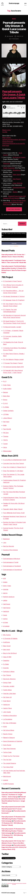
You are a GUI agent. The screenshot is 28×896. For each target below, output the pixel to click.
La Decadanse (7, 719)
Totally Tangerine (9, 168)
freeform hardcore (8, 597)
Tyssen (5, 444)
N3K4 (5, 726)
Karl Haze (6, 422)
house (9, 214)
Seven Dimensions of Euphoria (12, 741)
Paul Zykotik (7, 429)
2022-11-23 (20, 36)
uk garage (6, 626)
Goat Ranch (6, 701)
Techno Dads (7, 752)
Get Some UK (7, 697)
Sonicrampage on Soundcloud (12, 569)
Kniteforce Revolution (10, 715)
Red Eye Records (8, 546)
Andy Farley (7, 385)
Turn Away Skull (8, 767)
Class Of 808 (7, 657)
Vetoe (5, 447)
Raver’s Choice (7, 734)
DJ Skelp (6, 664)
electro (5, 593)
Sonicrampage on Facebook (12, 566)
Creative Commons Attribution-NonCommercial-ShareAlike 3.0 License (16, 884)
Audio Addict (7, 388)
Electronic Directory (9, 679)
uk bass (5, 622)
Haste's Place (7, 708)
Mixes (14, 18)
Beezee (5, 392)
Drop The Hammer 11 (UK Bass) (13, 471)
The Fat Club (7, 759)
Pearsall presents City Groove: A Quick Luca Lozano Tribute (14, 27)
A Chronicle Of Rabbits (10, 638)
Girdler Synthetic (8, 410)
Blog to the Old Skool (10, 653)
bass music (6, 649)
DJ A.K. (5, 403)
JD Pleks (6, 414)
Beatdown (6, 539)
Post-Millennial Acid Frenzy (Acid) (14, 513)
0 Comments (15, 39)
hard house (6, 604)
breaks (5, 214)
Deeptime (6, 660)
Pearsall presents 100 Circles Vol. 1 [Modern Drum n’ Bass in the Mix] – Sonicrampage (13, 843)
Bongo (5, 399)
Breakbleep (16, 170)
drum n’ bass (7, 586)
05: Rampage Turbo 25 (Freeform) (13, 300)
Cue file (4, 132)
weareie (5, 780)
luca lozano (15, 214)
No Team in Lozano (19, 157)
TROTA (5, 440)
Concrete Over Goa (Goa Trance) (13, 463)
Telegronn (6, 164)
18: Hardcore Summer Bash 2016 (13, 367)
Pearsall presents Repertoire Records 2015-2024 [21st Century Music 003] (14, 847)
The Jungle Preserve (9, 763)
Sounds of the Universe (10, 550)
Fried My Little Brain (9, 693)
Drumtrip (6, 668)
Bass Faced (6, 646)
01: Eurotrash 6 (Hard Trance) (12, 281)
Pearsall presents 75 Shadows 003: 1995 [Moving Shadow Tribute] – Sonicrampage (13, 831)
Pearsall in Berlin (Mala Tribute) (12, 509)
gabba (5, 600)
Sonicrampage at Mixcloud (11, 558)
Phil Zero (6, 433)
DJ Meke (6, 407)
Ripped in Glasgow (9, 737)
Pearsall (11, 36)
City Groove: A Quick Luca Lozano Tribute (13, 119)
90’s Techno (7, 635)
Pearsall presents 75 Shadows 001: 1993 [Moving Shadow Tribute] (14, 823)
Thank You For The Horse (11, 756)
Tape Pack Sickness (9, 748)
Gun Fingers (17, 179)
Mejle (5, 425)
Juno (4, 542)
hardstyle (6, 611)
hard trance (6, 608)
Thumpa (5, 436)
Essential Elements (19, 187)
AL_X (4, 381)
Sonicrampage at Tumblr (10, 562)
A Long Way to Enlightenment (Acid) (14, 460)
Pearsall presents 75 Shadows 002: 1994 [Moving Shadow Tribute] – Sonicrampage (13, 819)
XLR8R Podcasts (8, 784)
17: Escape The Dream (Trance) (13, 363)
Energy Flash (7, 682)
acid (4, 578)
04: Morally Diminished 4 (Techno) (14, 296)
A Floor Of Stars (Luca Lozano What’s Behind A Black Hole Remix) (14, 202)
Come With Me (17, 183)
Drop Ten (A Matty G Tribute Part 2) (14, 467)
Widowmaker (7, 451)
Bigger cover (6, 130)
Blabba (15, 192)
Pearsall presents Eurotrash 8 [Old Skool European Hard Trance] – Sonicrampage (13, 809)
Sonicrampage (14, 3)
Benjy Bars (6, 396)
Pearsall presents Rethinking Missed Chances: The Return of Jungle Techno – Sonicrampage (14, 795)
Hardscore (6, 704)
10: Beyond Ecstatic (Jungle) (12, 327)
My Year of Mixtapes (9, 723)
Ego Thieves (7, 675)
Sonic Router (7, 745)
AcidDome (6, 642)
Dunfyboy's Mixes (8, 671)
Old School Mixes (8, 730)
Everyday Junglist (8, 686)
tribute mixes (22, 214)
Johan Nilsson (7, 418)
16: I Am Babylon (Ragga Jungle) (13, 359)
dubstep (5, 589)
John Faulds (7, 712)
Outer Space (17, 175)
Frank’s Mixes (7, 690)
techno (5, 619)
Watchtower (7, 776)
